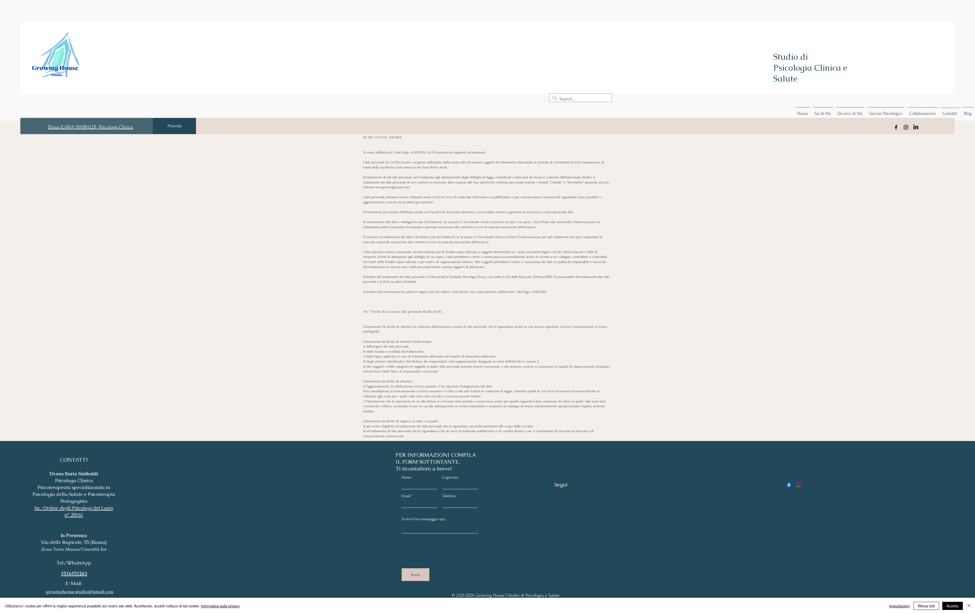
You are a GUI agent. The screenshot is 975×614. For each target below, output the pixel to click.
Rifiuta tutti (926, 605)
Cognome (450, 477)
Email (406, 496)
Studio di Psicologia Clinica (808, 62)
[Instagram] (906, 127)
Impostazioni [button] (899, 605)
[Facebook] (896, 127)
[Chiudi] (969, 606)
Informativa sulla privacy (220, 605)
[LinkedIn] (916, 127)
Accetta (952, 605)
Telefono (449, 496)
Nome (406, 477)
